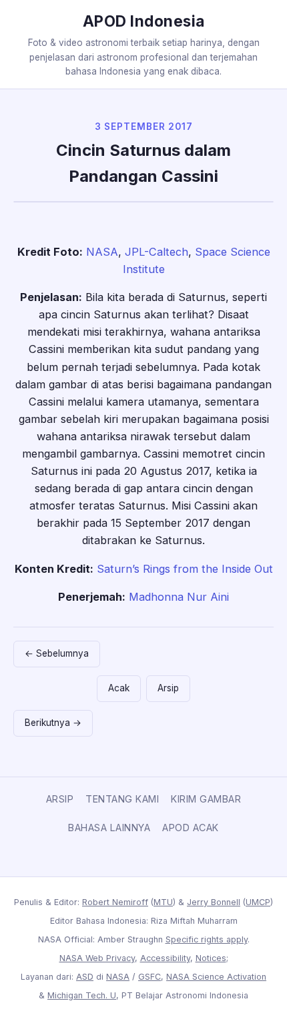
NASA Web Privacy (97, 958)
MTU (163, 902)
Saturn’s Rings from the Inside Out (185, 568)
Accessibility (165, 958)
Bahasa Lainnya (109, 827)
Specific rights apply (207, 939)
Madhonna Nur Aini (179, 596)
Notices (211, 958)
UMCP (258, 902)
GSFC (149, 977)
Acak (118, 688)
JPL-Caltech (156, 251)
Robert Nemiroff (115, 902)
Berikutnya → (53, 722)
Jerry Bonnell (213, 902)
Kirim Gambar (206, 799)
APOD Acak (190, 827)
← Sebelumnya (57, 653)
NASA (102, 251)
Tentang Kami (122, 799)
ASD (84, 977)
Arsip (168, 688)
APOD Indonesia (144, 21)
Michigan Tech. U (81, 995)
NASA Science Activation (216, 977)
